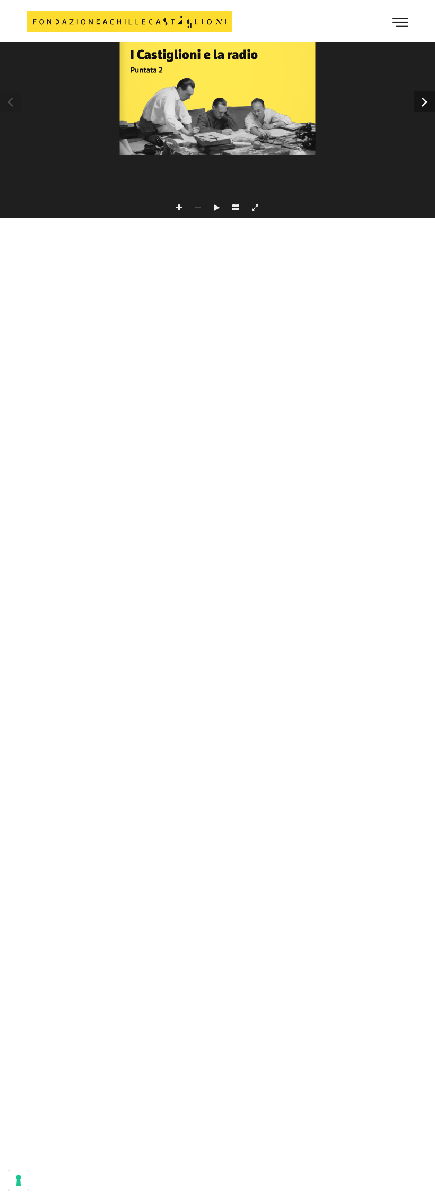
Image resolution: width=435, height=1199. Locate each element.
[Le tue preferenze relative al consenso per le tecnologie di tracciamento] (18, 1180)
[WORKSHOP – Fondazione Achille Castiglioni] (129, 21)
